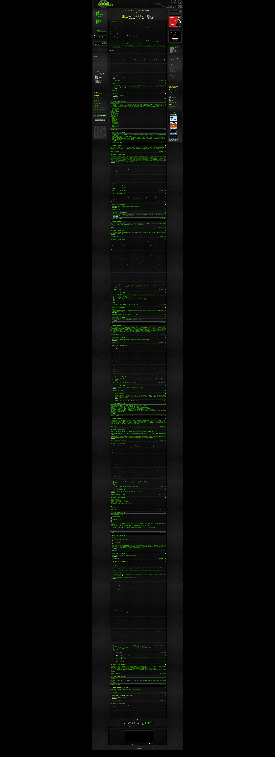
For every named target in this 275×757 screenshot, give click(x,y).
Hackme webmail (172, 79)
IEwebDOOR (172, 69)
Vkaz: (123, 737)
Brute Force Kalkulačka (174, 66)
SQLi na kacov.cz (98, 82)
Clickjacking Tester (173, 59)
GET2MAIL (172, 61)
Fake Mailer (172, 78)
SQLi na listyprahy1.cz (98, 80)
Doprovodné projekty (173, 51)
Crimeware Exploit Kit (98, 77)
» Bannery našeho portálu (173, 138)
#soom (96, 93)
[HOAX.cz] (173, 115)
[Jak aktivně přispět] (100, 44)
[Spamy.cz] (173, 126)
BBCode (151, 743)
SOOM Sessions (172, 70)
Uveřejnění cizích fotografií (99, 74)
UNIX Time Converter (173, 67)
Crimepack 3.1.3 (97, 78)
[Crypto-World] (173, 118)
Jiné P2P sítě (171, 100)
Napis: (123, 731)
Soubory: (95, 75)
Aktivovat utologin (102, 35)
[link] (110, 25)
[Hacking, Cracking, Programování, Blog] (173, 137)
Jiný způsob (171, 103)
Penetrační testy (172, 77)
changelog (154, 748)
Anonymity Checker (173, 71)
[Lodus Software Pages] (173, 123)
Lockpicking (172, 64)
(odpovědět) (111, 50)
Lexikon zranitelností (173, 49)
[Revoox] (173, 134)
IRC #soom (148, 748)
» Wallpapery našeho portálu (173, 139)
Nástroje (171, 52)
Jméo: (123, 729)
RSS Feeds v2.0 (98, 92)
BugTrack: (95, 79)
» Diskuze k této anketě (173, 107)
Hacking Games (172, 68)
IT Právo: (95, 70)
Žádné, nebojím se (172, 90)
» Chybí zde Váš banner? (173, 140)
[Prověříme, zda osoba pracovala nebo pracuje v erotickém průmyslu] (175, 41)
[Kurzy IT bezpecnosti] (175, 26)
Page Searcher (172, 60)
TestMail (171, 63)
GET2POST (172, 62)
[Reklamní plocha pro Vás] (137, 724)
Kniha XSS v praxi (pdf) (174, 58)
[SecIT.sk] (173, 129)
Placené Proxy (171, 97)
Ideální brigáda (147, 726)
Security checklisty (173, 50)
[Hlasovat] (169, 93)
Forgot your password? (102, 36)
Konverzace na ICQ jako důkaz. (100, 73)
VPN (169, 92)
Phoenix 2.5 (97, 76)
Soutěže (171, 65)
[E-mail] (113, 70)
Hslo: (95, 33)
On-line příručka (172, 48)
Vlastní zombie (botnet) (172, 102)
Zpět (137, 719)
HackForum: (96, 83)
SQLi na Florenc (97, 81)
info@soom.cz (141, 748)
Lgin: (95, 32)
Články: (95, 58)
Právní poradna (172, 76)
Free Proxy (170, 95)
